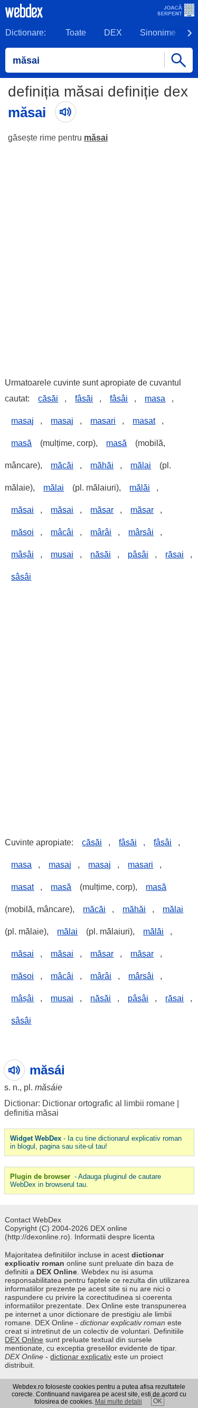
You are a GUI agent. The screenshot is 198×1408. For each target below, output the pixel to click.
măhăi (102, 465)
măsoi (22, 532)
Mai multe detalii (118, 1401)
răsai (174, 554)
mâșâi (22, 554)
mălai (140, 465)
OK (157, 1401)
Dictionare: (25, 32)
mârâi (100, 532)
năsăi (100, 554)
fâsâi (119, 398)
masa (155, 398)
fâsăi (84, 398)
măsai (96, 137)
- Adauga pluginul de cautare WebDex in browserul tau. (85, 1180)
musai (62, 554)
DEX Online (24, 1339)
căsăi (48, 398)
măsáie (48, 1087)
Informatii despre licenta (114, 1236)
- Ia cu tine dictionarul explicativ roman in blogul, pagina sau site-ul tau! (96, 1142)
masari (103, 420)
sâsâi (21, 576)
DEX (113, 32)
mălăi (139, 487)
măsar (102, 509)
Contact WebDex (33, 1219)
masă (21, 443)
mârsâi (141, 532)
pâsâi (138, 554)
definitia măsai (31, 1112)
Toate (75, 32)
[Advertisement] (99, 255)
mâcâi (62, 532)
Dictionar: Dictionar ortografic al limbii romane (89, 1103)
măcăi (62, 465)
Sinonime (158, 32)
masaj (22, 420)
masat (144, 420)
